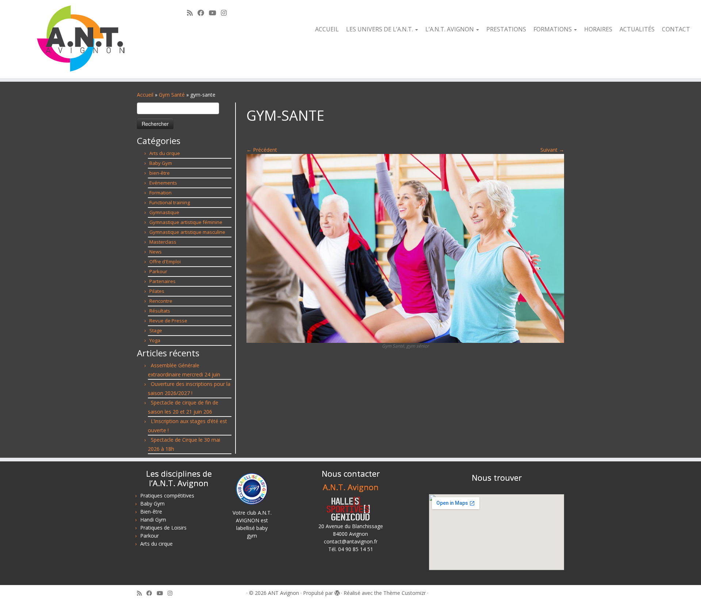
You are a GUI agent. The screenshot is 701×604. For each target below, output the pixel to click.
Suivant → (552, 149)
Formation (160, 192)
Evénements (163, 182)
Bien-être (151, 511)
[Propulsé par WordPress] (337, 591)
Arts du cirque (164, 153)
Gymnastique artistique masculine (187, 232)
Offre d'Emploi (165, 261)
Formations (553, 29)
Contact (676, 29)
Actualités (637, 29)
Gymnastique (164, 212)
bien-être (159, 173)
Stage (155, 330)
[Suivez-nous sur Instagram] (226, 12)
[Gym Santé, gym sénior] (405, 247)
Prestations (506, 29)
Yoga (154, 340)
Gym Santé (172, 94)
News (155, 251)
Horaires (598, 29)
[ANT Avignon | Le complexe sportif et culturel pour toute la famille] (81, 39)
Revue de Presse (168, 320)
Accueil (327, 29)
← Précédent (261, 149)
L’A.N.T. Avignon (450, 29)
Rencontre (160, 301)
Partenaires (162, 281)
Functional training (169, 202)
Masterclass (162, 242)
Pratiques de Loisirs (163, 527)
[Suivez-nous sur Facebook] (203, 12)
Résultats (159, 310)
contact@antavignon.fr (351, 541)
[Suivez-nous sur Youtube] (215, 12)
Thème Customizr (404, 592)
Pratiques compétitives (167, 495)
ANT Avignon (283, 592)
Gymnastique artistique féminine (185, 222)
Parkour (158, 271)
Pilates (156, 291)
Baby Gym (160, 163)
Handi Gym (153, 519)
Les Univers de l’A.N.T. (380, 29)
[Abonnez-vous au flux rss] (192, 12)
